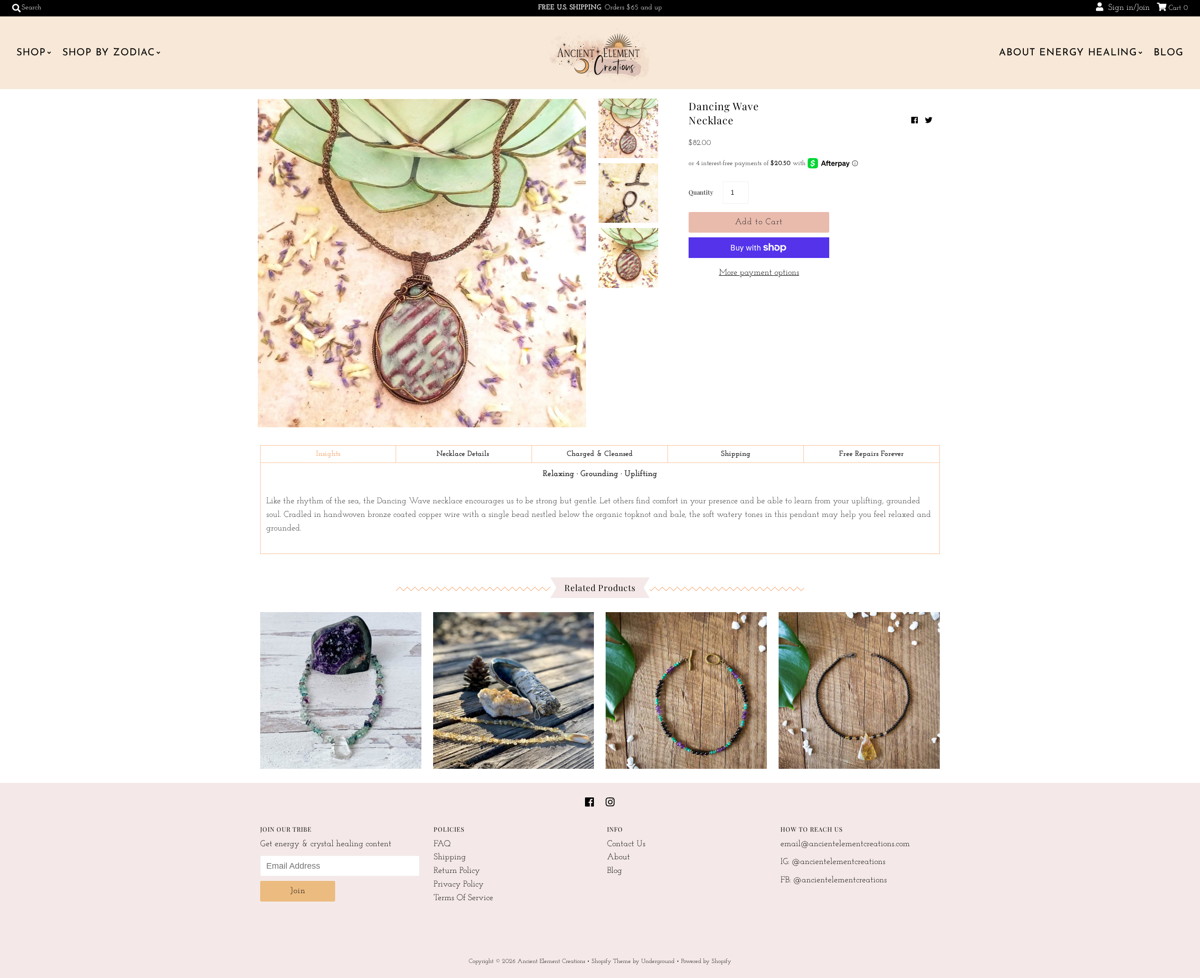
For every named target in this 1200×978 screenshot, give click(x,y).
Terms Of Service (463, 898)
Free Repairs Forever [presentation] (871, 454)
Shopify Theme (611, 961)
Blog (1169, 53)
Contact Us (626, 844)
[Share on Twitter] (928, 121)
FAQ (442, 844)
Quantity (701, 192)
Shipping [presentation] (735, 454)
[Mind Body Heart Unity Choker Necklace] (686, 688)
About (618, 857)
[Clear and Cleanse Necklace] (340, 688)
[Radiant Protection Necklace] (859, 688)
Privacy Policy (459, 884)
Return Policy (457, 871)
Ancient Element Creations (551, 961)
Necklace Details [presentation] (463, 454)
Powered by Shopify (706, 961)
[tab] (328, 454)
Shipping (450, 857)
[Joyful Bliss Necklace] (513, 688)
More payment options (759, 273)
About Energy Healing (1068, 53)
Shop (31, 53)
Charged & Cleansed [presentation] (600, 454)
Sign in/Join (1126, 8)
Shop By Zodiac (108, 53)
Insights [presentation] (328, 454)
